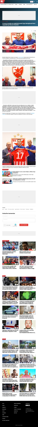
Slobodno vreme (5, 416)
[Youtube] (29, 405)
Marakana (31, 209)
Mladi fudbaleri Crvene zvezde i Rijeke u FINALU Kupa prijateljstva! (24, 172)
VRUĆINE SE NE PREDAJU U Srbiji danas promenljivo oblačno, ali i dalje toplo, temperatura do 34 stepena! (10, 351)
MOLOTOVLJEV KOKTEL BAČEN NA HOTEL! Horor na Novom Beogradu (10, 317)
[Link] (33, 30)
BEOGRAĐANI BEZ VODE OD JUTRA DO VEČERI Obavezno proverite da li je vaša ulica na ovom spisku (26, 317)
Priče (3, 414)
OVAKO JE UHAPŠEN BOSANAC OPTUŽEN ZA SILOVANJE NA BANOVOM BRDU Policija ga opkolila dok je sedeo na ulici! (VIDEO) (26, 302)
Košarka (20, 4)
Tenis (24, 4)
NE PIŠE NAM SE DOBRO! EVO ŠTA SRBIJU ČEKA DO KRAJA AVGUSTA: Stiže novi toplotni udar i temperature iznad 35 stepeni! (10, 365)
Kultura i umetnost (5, 420)
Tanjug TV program (17, 409)
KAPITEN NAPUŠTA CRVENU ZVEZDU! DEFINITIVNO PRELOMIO (9, 253)
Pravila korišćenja (17, 403)
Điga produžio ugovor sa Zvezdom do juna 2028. (25, 252)
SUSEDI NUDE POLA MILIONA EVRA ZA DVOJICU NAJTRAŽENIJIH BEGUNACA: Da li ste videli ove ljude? (27, 331)
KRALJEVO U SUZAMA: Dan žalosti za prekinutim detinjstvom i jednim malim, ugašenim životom (27, 288)
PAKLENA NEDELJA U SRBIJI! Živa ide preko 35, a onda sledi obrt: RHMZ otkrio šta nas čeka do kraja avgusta (27, 394)
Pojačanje (27, 209)
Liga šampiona (17, 209)
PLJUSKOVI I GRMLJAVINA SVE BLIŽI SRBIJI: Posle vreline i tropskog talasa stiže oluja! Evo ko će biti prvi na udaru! (27, 351)
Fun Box (3, 418)
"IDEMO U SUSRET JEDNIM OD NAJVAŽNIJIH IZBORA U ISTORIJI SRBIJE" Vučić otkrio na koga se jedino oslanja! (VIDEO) (10, 302)
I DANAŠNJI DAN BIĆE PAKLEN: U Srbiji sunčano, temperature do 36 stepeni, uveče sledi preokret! (27, 365)
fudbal (6, 209)
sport (3, 209)
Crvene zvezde (20, 57)
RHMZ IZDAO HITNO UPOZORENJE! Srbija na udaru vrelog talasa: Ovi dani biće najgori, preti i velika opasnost (9, 394)
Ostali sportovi (29, 4)
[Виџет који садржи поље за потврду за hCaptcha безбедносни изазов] (10, 225)
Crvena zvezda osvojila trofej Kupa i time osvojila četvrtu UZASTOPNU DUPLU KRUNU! (9, 267)
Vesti (3, 403)
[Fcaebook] (31, 30)
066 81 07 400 (29, 408)
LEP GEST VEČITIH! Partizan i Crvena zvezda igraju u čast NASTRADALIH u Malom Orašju (26, 267)
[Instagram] (27, 405)
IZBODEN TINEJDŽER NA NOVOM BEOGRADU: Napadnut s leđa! (10, 331)
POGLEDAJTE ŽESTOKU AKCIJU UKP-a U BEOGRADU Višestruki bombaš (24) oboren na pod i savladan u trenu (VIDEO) (10, 288)
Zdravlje (4, 407)
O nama (15, 407)
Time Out (35, 4)
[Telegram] (35, 30)
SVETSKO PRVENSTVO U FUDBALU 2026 (6, 4)
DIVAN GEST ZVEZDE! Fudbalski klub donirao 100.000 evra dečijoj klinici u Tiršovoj (24, 179)
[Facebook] (9, 175)
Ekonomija (4, 409)
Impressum (16, 405)
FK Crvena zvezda (11, 209)
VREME (4, 339)
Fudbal (16, 4)
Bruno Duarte (22, 209)
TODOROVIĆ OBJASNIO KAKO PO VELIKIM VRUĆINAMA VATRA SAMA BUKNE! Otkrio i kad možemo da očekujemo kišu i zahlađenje (27, 380)
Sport (3, 21)
